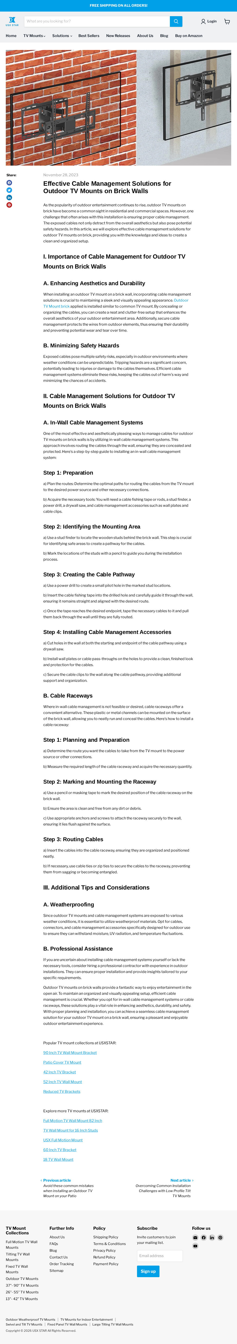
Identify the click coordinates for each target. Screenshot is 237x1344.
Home (11, 36)
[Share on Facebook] (9, 182)
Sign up (148, 1271)
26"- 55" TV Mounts (22, 1292)
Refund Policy (104, 1257)
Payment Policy (105, 1264)
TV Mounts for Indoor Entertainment (86, 1319)
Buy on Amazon (188, 36)
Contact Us (59, 1257)
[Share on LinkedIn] (9, 197)
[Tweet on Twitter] (9, 190)
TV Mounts (33, 36)
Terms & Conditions (109, 1244)
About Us (145, 36)
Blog (164, 36)
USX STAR (39, 1330)
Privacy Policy (104, 1250)
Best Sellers (88, 36)
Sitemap (56, 1271)
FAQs (54, 1244)
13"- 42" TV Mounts (22, 1299)
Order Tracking (62, 1264)
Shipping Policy (105, 1237)
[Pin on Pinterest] (9, 205)
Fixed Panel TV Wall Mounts (67, 1324)
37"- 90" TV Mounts (22, 1285)
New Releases (118, 36)
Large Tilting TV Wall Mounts (112, 1324)
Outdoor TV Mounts (22, 1279)
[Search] (176, 21)
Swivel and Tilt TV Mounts (24, 1324)
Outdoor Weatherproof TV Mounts (30, 1319)
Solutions (61, 36)
